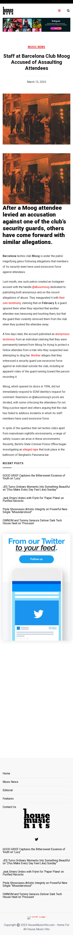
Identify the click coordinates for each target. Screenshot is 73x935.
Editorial (8, 790)
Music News (36, 47)
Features (8, 798)
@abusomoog (40, 287)
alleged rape (30, 449)
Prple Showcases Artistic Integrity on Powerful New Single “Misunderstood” (35, 511)
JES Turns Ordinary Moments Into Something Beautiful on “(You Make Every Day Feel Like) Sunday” (36, 488)
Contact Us (9, 807)
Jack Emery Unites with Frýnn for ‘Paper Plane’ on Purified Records (33, 499)
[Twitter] (36, 839)
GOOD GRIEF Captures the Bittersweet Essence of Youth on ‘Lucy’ (34, 477)
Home (6, 773)
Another (36, 355)
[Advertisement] (36, 694)
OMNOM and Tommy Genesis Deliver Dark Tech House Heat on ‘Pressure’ (32, 522)
